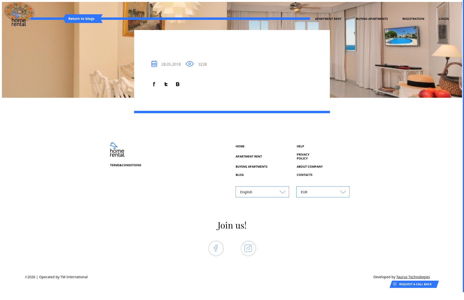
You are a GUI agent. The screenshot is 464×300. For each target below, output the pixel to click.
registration (413, 18)
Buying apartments (372, 18)
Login (444, 18)
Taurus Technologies (413, 277)
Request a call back (415, 284)
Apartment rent (328, 18)
